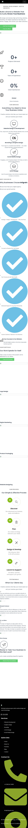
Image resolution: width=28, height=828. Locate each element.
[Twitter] (3, 714)
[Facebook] (1, 714)
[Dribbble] (5, 714)
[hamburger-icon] (24, 2)
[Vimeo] (6, 714)
